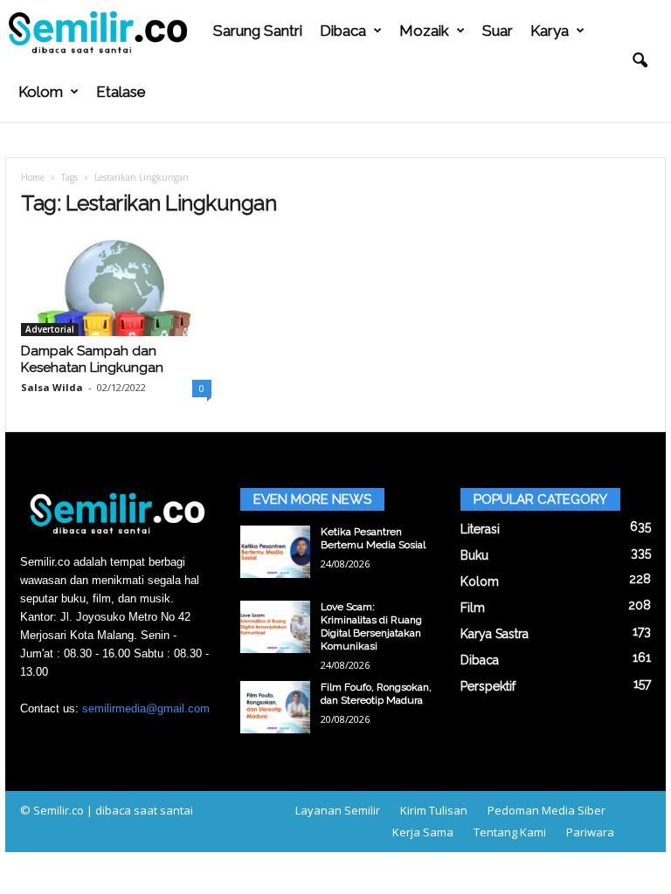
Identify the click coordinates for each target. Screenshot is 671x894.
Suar (497, 30)
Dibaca (343, 30)
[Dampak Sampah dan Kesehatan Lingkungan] (116, 285)
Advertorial (49, 329)
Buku (474, 555)
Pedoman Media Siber (546, 810)
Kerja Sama (422, 832)
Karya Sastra (494, 634)
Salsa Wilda (52, 387)
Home (33, 177)
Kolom (40, 91)
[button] (639, 61)
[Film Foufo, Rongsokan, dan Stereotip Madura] (275, 707)
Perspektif (487, 686)
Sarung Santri (257, 30)
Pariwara (590, 832)
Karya (549, 30)
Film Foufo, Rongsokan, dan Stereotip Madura (376, 693)
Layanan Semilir (337, 810)
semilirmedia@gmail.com (146, 708)
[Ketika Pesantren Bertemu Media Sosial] (275, 552)
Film (472, 608)
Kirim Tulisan (433, 810)
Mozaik (424, 30)
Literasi (480, 529)
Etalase (121, 91)
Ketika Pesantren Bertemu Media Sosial (373, 538)
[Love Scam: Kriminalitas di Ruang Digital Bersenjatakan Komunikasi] (275, 627)
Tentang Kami (510, 832)
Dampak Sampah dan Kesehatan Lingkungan (92, 359)
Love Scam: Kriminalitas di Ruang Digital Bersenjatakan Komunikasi (371, 626)
